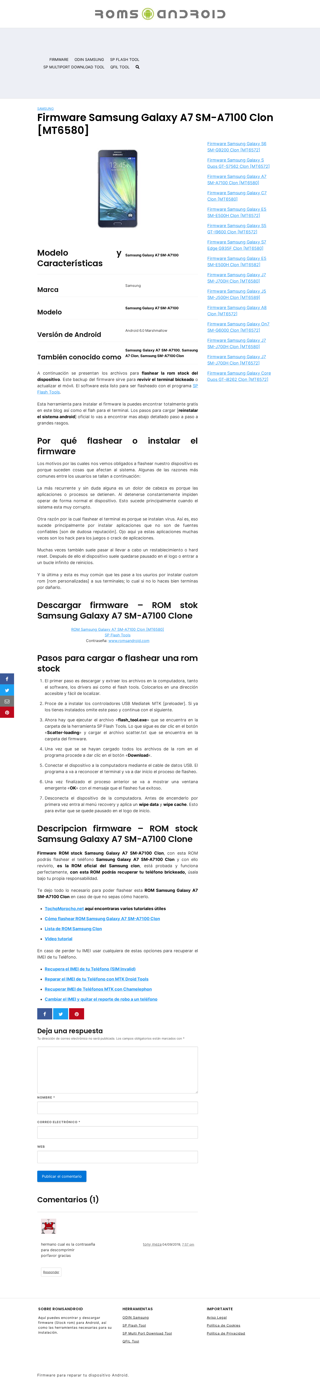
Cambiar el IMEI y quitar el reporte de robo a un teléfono (101, 999)
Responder (51, 1272)
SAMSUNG (45, 109)
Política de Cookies (223, 1325)
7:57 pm (188, 1244)
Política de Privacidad (226, 1333)
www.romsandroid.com (128, 640)
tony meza (152, 1244)
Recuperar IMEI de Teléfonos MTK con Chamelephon (98, 989)
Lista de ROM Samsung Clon (73, 928)
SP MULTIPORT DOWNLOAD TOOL (73, 67)
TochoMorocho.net (64, 908)
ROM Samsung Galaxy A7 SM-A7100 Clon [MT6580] (117, 629)
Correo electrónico (58, 1122)
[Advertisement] (231, 63)
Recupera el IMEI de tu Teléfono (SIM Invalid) (90, 969)
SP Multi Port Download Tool (147, 1333)
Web (41, 1146)
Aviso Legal (217, 1317)
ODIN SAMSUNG (89, 59)
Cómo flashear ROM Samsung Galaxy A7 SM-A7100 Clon (102, 918)
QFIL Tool (131, 1341)
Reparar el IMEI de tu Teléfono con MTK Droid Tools (97, 979)
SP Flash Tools (117, 635)
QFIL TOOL (120, 67)
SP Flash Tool (134, 1325)
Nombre (46, 1097)
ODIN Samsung (136, 1317)
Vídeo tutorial (58, 938)
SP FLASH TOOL (124, 59)
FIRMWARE (59, 59)
